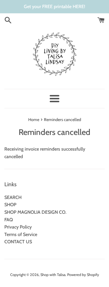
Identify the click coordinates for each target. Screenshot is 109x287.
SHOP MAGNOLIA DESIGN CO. (35, 212)
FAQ (8, 219)
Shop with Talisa (52, 275)
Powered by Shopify (83, 275)
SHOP (10, 204)
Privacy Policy (18, 227)
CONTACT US (18, 241)
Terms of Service (20, 234)
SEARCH (13, 197)
